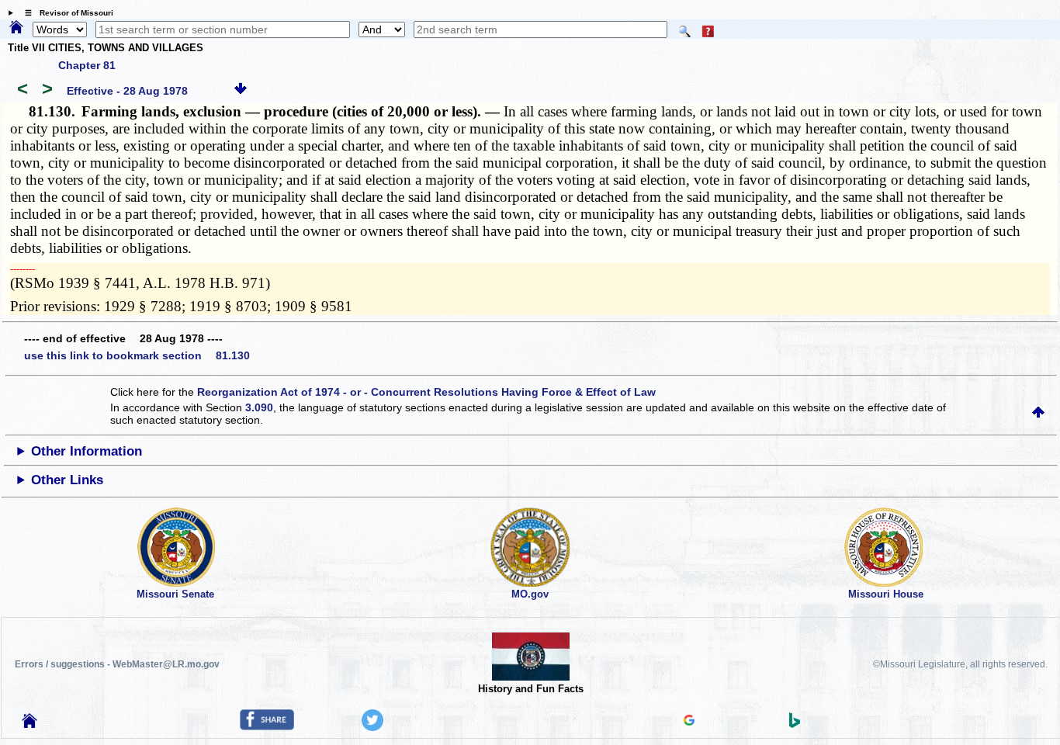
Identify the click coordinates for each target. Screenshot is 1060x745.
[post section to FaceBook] (267, 726)
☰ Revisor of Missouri (65, 13)
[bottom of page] (240, 91)
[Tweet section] (372, 727)
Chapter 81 (87, 65)
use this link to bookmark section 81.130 (137, 355)
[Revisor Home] (29, 724)
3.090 (259, 407)
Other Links (67, 480)
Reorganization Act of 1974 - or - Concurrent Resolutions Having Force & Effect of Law (426, 392)
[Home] (16, 28)
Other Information (86, 451)
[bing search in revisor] (794, 724)
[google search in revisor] (689, 722)
